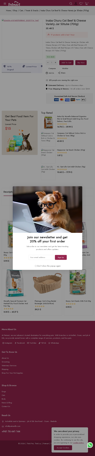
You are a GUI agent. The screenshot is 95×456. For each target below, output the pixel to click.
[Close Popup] (79, 188)
